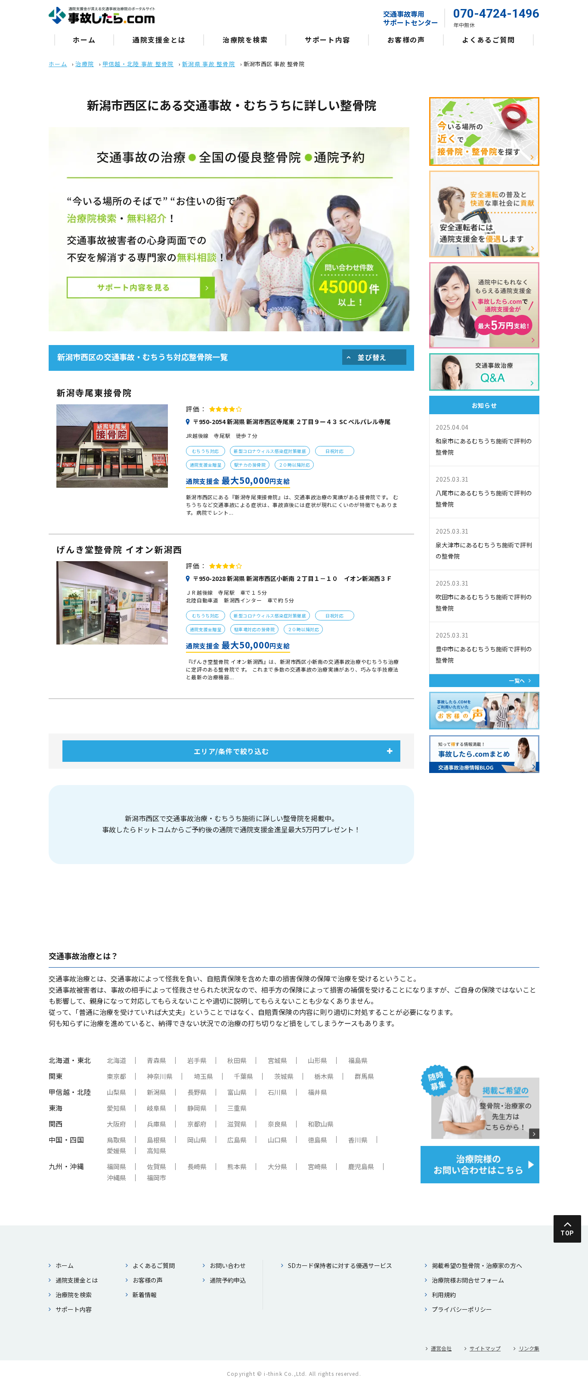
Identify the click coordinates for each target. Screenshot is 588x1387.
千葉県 (243, 1076)
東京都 (116, 1076)
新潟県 (156, 1092)
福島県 (358, 1060)
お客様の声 (406, 39)
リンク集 (529, 1348)
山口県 (277, 1139)
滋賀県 (237, 1123)
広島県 (237, 1139)
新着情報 (145, 1294)
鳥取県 (116, 1139)
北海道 (116, 1060)
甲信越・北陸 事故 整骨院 (138, 64)
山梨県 (116, 1092)
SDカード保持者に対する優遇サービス (340, 1265)
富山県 (237, 1092)
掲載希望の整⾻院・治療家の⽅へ (477, 1265)
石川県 (277, 1092)
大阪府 (116, 1123)
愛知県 (116, 1107)
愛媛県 (116, 1150)
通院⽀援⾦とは (159, 39)
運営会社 (441, 1348)
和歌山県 (321, 1123)
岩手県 (197, 1060)
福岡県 (116, 1166)
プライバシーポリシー (462, 1309)
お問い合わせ (228, 1265)
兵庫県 (156, 1123)
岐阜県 (156, 1107)
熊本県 (237, 1166)
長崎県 (197, 1166)
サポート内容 (327, 39)
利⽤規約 (444, 1294)
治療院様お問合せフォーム (468, 1280)
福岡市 (156, 1177)
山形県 (317, 1060)
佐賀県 (156, 1166)
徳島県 (317, 1139)
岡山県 (197, 1139)
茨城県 (284, 1076)
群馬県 (364, 1076)
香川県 (358, 1139)
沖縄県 (116, 1177)
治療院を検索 (245, 39)
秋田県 (237, 1060)
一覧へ (517, 680)
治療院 (84, 64)
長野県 (197, 1092)
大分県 (277, 1166)
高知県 (156, 1150)
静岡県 (197, 1107)
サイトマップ (485, 1348)
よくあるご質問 (488, 39)
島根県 (156, 1139)
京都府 (197, 1123)
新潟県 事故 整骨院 (208, 64)
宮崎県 (317, 1166)
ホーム (84, 39)
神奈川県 (160, 1076)
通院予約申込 (228, 1280)
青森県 (156, 1060)
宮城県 (277, 1060)
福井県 (317, 1092)
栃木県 (324, 1076)
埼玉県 (203, 1076)
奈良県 (277, 1123)
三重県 (237, 1107)
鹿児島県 (361, 1166)
